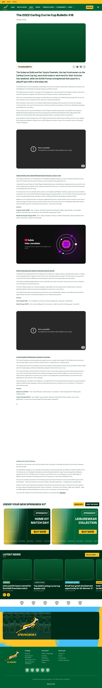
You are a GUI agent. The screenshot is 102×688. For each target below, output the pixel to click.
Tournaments (61, 7)
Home (13, 7)
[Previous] (4, 594)
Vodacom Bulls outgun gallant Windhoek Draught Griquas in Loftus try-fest (38, 175)
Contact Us (61, 653)
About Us (27, 653)
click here (62, 492)
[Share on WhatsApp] (84, 66)
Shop (3, 1)
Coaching (44, 655)
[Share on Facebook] (80, 66)
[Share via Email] (77, 66)
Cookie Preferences (63, 660)
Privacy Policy (62, 658)
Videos (38, 7)
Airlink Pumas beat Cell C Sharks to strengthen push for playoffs (35, 270)
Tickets (14, 1)
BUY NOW (40, 531)
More (70, 7)
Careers (60, 655)
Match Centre (22, 7)
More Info (79, 504)
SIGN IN (90, 7)
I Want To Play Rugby (47, 653)
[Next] (8, 594)
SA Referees (45, 658)
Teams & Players (48, 7)
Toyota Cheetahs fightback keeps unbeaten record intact (33, 357)
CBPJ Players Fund (30, 659)
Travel (9, 1)
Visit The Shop (92, 504)
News (31, 7)
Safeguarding (45, 660)
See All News (91, 555)
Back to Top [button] (51, 684)
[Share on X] (74, 66)
